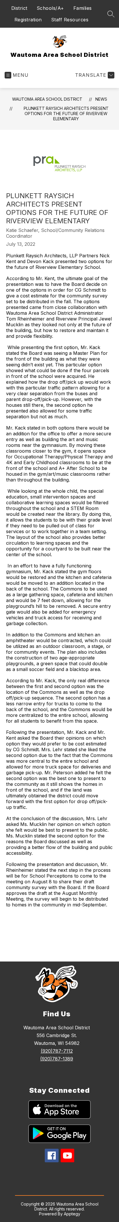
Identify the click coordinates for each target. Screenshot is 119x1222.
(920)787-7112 (57, 1051)
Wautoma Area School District (47, 99)
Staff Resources (70, 20)
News (101, 99)
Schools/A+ (50, 8)
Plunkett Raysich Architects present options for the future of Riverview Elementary (66, 113)
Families (82, 8)
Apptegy (72, 1213)
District (19, 8)
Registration (28, 20)
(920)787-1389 (56, 1059)
